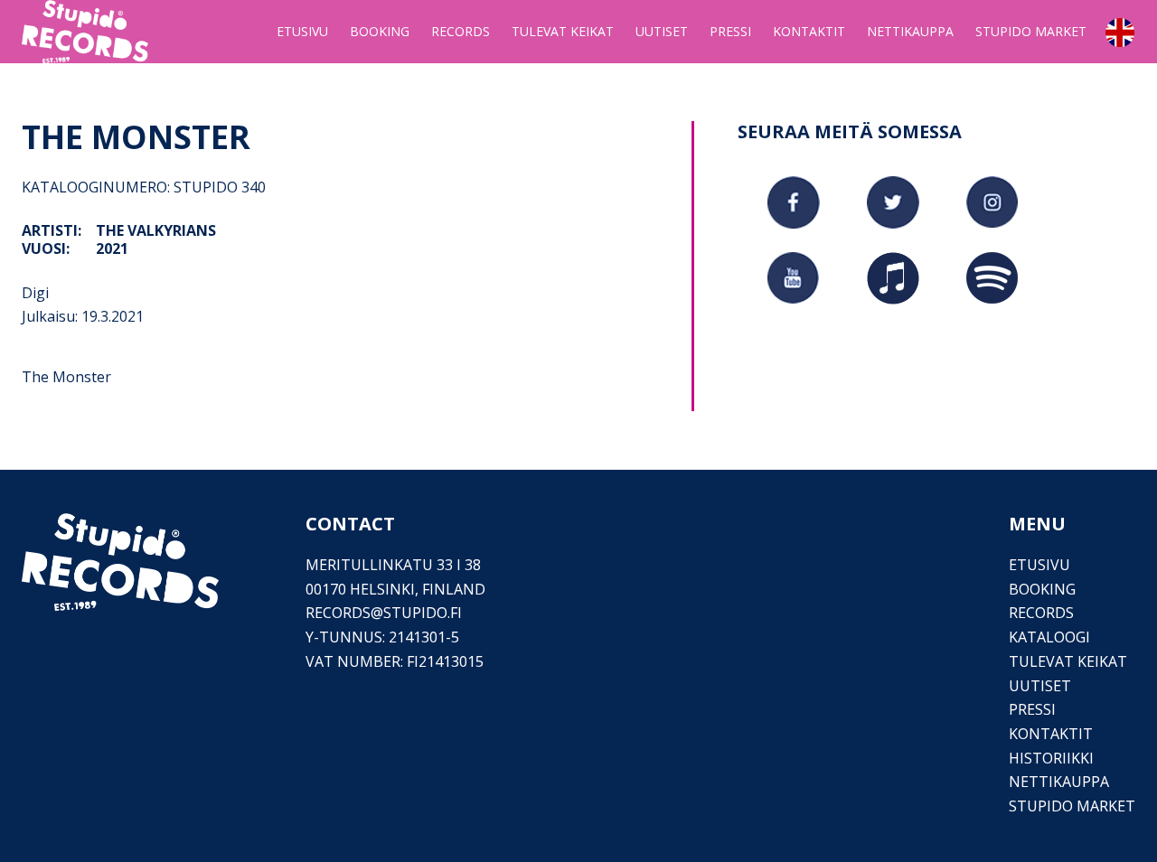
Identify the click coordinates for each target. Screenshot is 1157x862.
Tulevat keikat (1068, 661)
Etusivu (1039, 565)
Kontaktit (1051, 734)
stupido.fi (422, 613)
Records (1041, 613)
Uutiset (1040, 686)
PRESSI (1032, 709)
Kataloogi (1049, 637)
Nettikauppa (1059, 782)
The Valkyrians (156, 230)
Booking (1042, 589)
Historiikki (1051, 758)
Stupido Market (1072, 806)
